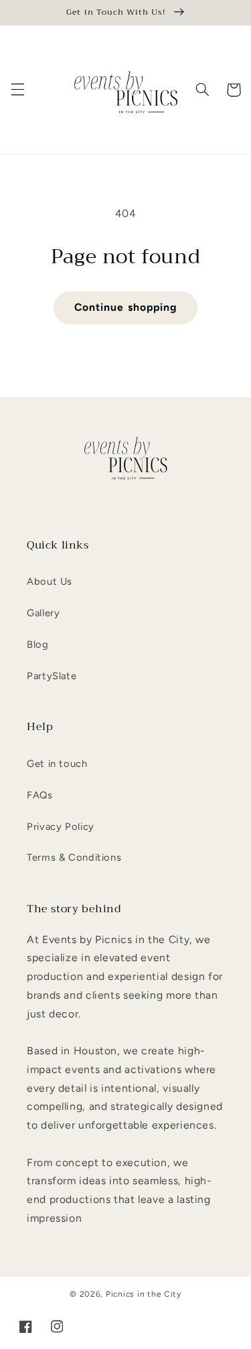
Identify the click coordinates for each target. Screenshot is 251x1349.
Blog (38, 644)
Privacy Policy (60, 827)
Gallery (43, 613)
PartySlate (51, 676)
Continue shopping (125, 307)
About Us (49, 581)
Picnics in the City (143, 1294)
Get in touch (57, 764)
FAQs (40, 795)
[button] (17, 89)
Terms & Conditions (74, 857)
